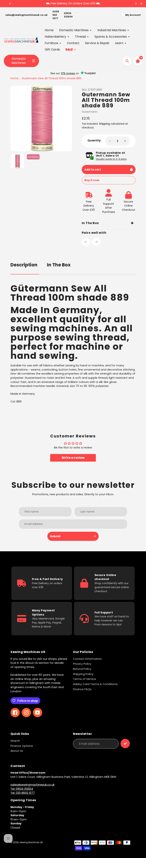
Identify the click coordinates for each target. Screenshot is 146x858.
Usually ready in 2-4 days (111, 159)
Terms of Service (84, 679)
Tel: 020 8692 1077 (22, 793)
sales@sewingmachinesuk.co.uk (26, 15)
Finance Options (21, 746)
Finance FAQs (82, 689)
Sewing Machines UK (31, 842)
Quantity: (94, 140)
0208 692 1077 (55, 15)
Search (15, 741)
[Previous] (10, 4)
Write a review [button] (73, 458)
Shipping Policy (83, 674)
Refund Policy (82, 669)
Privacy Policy (82, 664)
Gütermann (89, 112)
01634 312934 (68, 15)
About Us (16, 751)
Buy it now (91, 180)
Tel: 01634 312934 (21, 789)
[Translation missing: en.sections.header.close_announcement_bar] (141, 4)
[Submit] (125, 743)
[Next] (136, 4)
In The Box (59, 265)
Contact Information (87, 659)
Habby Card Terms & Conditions (95, 684)
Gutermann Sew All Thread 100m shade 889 (51, 78)
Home (14, 78)
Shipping (104, 124)
